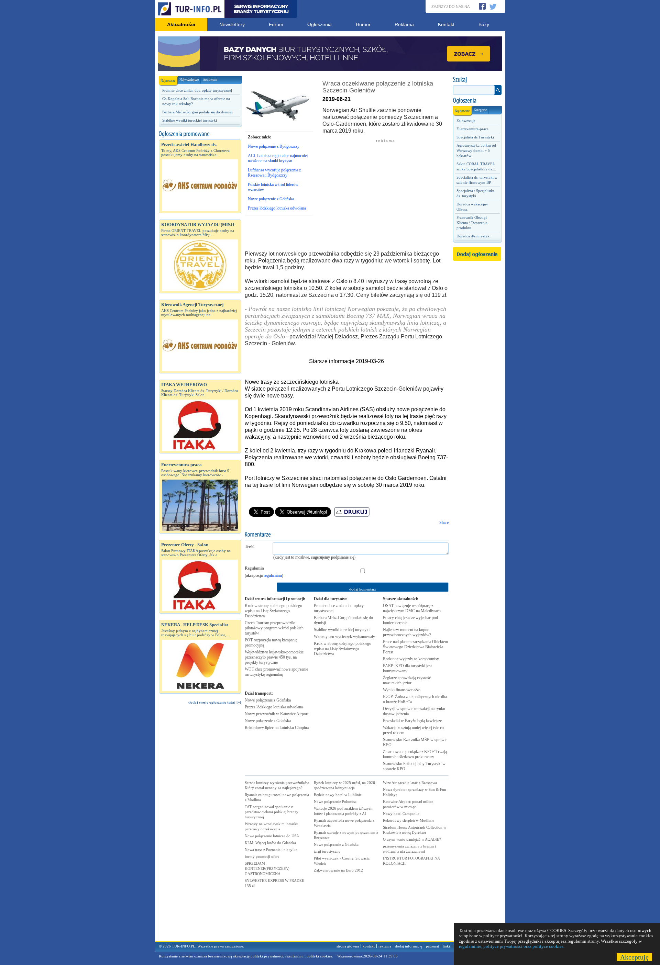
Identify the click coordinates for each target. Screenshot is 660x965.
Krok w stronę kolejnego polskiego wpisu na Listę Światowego (273, 610)
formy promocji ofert (262, 856)
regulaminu (273, 575)
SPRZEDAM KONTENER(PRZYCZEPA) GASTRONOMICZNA (267, 868)
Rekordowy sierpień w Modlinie (408, 820)
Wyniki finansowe (401, 689)
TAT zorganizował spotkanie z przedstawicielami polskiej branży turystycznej (271, 812)
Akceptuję (634, 957)
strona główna (348, 946)
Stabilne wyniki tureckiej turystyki (189, 120)
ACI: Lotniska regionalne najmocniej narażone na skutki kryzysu (278, 158)
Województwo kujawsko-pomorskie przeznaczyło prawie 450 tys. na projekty (274, 657)
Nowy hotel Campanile (401, 813)
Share (444, 522)
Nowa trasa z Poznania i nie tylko (271, 850)
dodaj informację (408, 946)
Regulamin (254, 568)
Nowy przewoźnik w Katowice (276, 713)
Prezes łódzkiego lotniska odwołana (277, 208)
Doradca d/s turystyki (473, 236)
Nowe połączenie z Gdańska (271, 199)
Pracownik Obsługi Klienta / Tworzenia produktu (471, 222)
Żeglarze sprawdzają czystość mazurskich (407, 680)
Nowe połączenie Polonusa (335, 801)
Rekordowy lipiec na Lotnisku (277, 727)
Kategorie (480, 110)
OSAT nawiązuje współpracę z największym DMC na (412, 608)
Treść (249, 546)
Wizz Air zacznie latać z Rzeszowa (410, 783)
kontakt (369, 946)
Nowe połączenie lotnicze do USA (272, 836)
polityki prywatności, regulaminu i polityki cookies (291, 956)
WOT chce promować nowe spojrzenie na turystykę (276, 672)
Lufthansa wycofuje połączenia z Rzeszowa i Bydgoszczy (274, 173)
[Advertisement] (200, 826)
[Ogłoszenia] (477, 100)
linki (446, 946)
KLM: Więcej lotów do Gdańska (270, 843)
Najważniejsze (189, 79)
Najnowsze (168, 80)
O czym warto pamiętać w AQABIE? (412, 839)
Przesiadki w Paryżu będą (412, 720)
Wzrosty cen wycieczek (344, 636)
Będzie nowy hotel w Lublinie (338, 795)
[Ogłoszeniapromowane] (200, 134)
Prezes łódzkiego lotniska (274, 707)
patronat (432, 946)
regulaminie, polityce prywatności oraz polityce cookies (511, 946)
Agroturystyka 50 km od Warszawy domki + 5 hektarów (476, 150)
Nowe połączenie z (268, 700)
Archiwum (210, 79)
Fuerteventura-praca (472, 129)
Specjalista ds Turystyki (475, 137)
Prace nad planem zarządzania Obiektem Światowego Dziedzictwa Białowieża (415, 646)
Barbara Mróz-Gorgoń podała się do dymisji (197, 112)
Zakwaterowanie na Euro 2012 (338, 870)
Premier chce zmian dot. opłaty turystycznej (197, 90)
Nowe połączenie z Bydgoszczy (273, 146)
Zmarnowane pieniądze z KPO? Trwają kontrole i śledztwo (415, 754)
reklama (384, 946)
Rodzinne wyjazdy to (411, 659)
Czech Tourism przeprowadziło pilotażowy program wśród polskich (274, 628)
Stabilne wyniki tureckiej (342, 629)
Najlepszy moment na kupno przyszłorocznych (407, 632)
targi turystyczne (327, 851)
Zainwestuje (465, 121)
